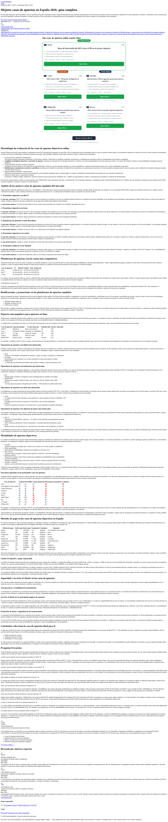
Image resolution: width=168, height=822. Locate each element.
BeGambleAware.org (93, 142)
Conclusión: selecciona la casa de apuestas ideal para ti (145, 34)
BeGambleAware (24, 805)
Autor (2, 3)
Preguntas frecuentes (8, 36)
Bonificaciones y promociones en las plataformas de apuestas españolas (142, 32)
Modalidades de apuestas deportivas (41, 34)
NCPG (34, 805)
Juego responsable (23, 813)
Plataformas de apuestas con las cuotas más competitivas (102, 32)
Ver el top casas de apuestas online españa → (14, 19)
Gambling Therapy (10, 805)
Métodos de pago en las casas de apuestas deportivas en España (73, 34)
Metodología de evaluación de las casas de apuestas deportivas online (22, 32)
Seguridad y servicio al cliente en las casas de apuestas (111, 34)
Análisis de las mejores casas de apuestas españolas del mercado (64, 32)
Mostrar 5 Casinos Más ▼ (84, 138)
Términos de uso (13, 813)
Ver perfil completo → (7, 745)
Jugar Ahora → (84, 64)
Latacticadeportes (6, 1)
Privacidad (4, 813)
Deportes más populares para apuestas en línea (15, 34)
